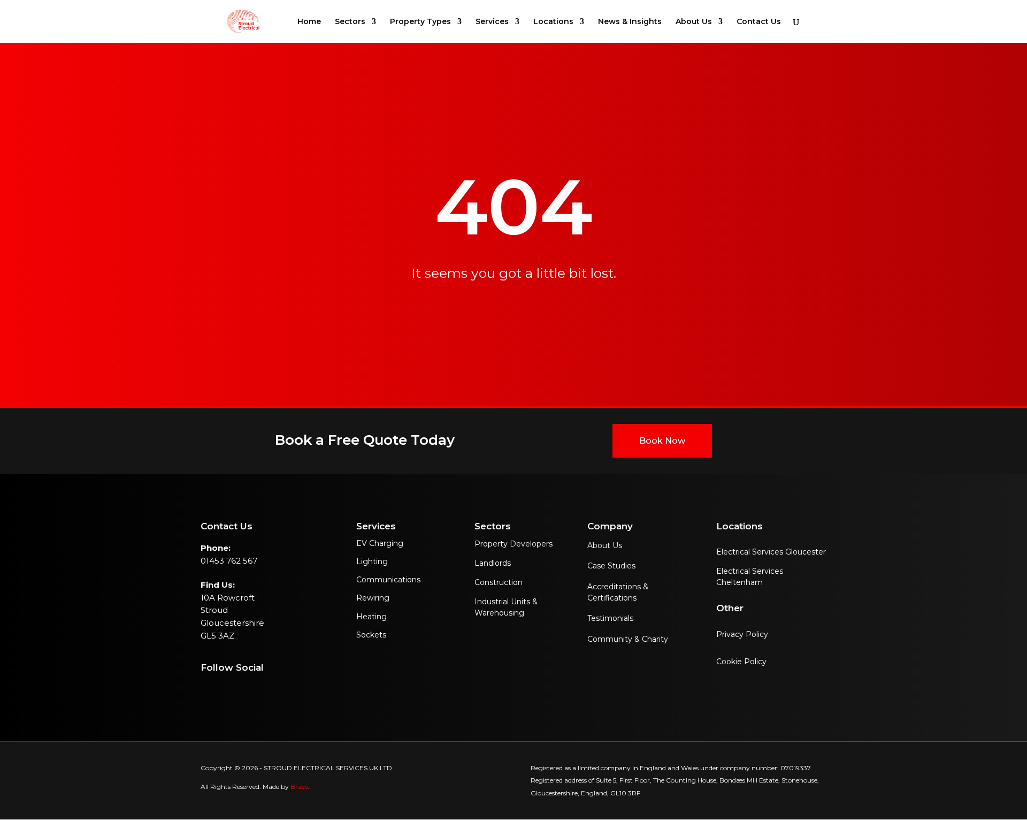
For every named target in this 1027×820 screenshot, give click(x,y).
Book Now (662, 441)
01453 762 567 (229, 561)
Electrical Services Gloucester (771, 552)
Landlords (492, 563)
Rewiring (372, 598)
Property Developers (513, 544)
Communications (388, 579)
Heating (371, 616)
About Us (604, 545)
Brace (299, 787)
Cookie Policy (741, 661)
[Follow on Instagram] (205, 693)
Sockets (371, 635)
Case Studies (611, 566)
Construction (498, 582)
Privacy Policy (742, 634)
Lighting (372, 561)
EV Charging (379, 543)
